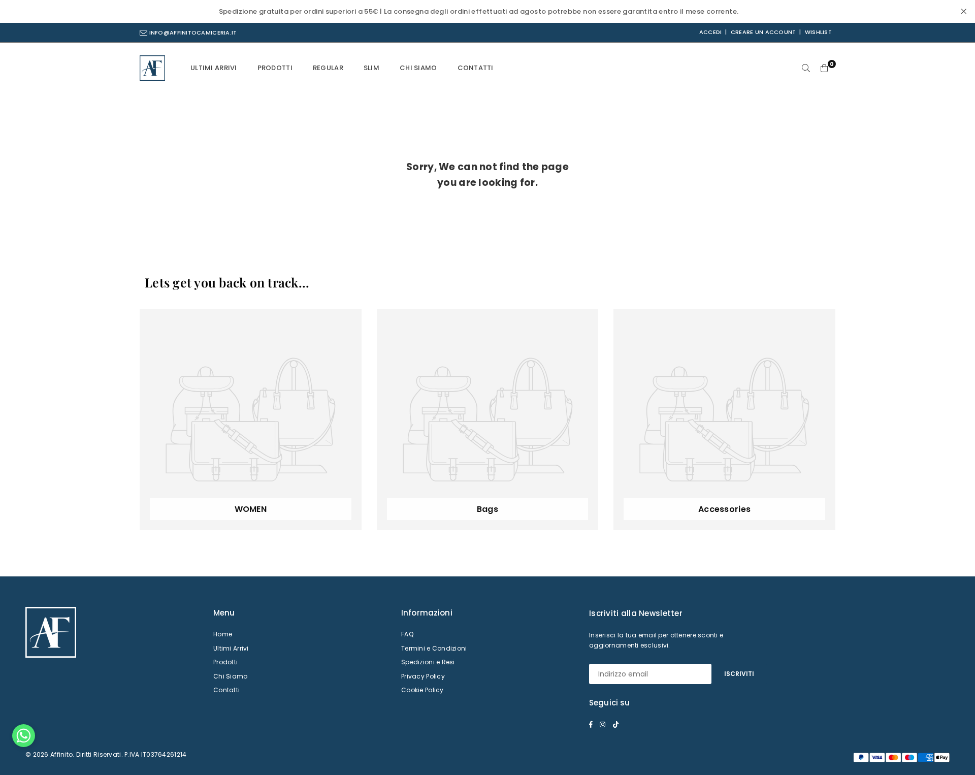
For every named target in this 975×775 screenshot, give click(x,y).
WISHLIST (818, 32)
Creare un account (763, 32)
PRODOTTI (274, 68)
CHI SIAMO (418, 68)
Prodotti (225, 662)
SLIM (371, 68)
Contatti (226, 690)
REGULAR (328, 68)
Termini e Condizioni (434, 648)
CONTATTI (476, 68)
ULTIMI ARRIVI (213, 68)
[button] (23, 738)
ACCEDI (710, 32)
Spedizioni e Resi (428, 662)
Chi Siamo (230, 676)
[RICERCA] (806, 68)
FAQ (407, 634)
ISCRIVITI (739, 673)
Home (222, 634)
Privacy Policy (423, 676)
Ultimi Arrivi (231, 648)
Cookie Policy (422, 690)
